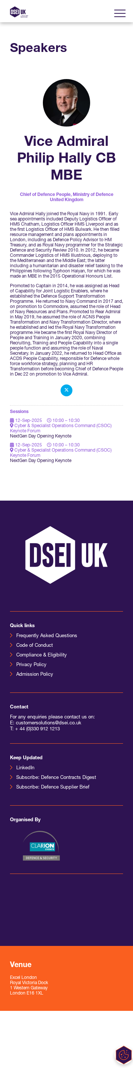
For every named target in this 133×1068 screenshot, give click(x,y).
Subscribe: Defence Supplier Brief (52, 787)
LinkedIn (25, 768)
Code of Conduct (34, 645)
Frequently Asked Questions (46, 635)
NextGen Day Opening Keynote (40, 436)
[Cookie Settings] (124, 1055)
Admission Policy (34, 674)
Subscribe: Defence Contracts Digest (56, 777)
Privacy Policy (31, 664)
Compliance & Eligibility (41, 655)
